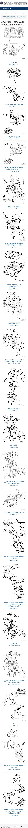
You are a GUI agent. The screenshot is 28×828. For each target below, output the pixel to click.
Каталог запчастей (11, 16)
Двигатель (22, 16)
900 (18, 16)
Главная (4, 16)
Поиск (23, 13)
